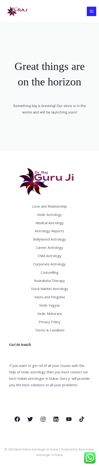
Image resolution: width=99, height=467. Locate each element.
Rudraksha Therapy (49, 280)
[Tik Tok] (81, 419)
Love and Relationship (49, 206)
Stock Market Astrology (49, 288)
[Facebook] (17, 419)
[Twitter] (30, 419)
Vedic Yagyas (49, 305)
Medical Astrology (49, 222)
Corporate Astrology (49, 264)
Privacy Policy (49, 321)
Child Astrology (49, 255)
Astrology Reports (49, 231)
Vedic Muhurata (49, 313)
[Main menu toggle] (91, 11)
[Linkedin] (56, 419)
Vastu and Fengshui (49, 297)
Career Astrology (49, 247)
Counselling (49, 272)
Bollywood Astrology (49, 239)
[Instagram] (43, 419)
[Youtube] (69, 419)
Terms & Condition (49, 330)
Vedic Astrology (49, 214)
